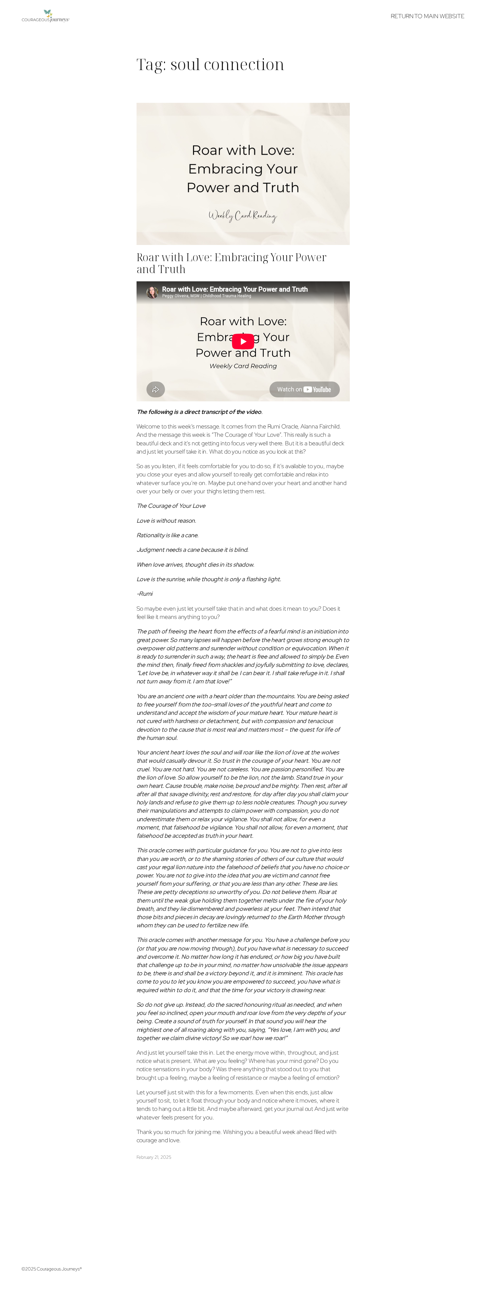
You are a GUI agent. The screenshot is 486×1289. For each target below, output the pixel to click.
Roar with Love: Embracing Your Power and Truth (232, 263)
